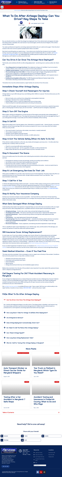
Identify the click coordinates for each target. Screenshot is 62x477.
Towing (18, 10)
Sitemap (13, 472)
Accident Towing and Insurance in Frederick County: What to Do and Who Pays (45, 400)
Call (53, 188)
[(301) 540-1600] (32, 2)
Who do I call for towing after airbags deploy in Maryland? (25, 343)
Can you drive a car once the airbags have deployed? (24, 300)
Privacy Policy (8, 472)
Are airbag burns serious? (15, 318)
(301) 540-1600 (38, 2)
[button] (2, 7)
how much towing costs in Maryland (38, 243)
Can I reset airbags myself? (15, 333)
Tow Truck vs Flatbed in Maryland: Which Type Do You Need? (45, 370)
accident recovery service (11, 286)
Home (15, 10)
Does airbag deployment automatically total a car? (23, 323)
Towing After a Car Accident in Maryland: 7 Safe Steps (14, 399)
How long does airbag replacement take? (20, 338)
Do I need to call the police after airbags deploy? (22, 328)
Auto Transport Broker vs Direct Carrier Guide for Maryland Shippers (15, 370)
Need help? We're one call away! (31, 424)
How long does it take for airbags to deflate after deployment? (27, 313)
